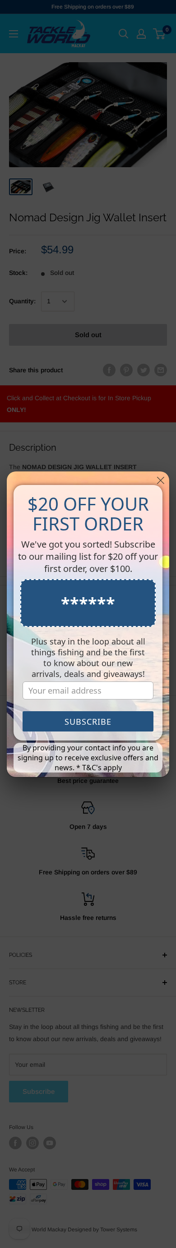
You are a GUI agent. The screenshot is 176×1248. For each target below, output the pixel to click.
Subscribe (88, 721)
